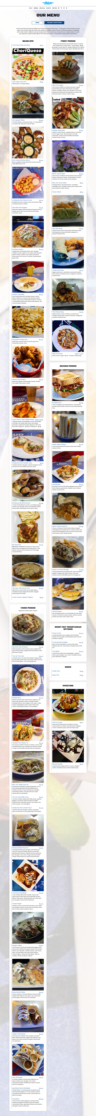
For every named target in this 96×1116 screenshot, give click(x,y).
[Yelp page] (66, 8)
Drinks (36, 8)
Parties (54, 8)
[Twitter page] (59, 8)
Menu (30, 8)
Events (48, 8)
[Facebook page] (61, 8)
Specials (42, 8)
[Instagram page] (64, 8)
